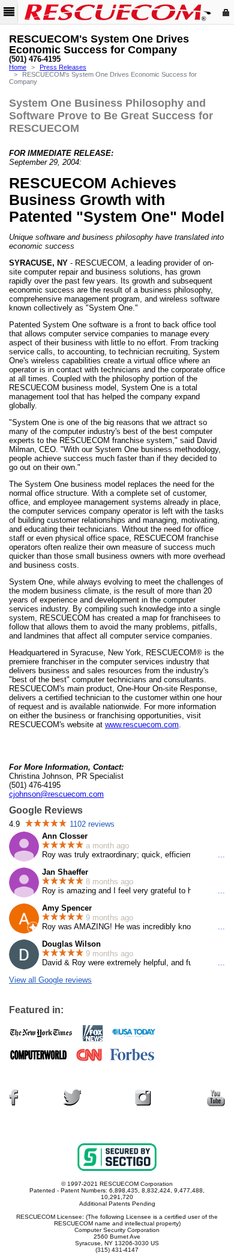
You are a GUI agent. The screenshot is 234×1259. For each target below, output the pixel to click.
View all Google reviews (50, 979)
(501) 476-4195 (35, 59)
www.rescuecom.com (142, 724)
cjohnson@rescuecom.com (56, 794)
